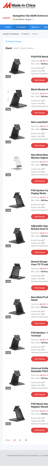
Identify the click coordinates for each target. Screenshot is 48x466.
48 (26, 440)
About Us (35, 27)
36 (20, 440)
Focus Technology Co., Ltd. (34, 455)
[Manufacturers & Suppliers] (19, 5)
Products (22, 27)
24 (14, 440)
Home (7, 27)
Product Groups (14, 41)
